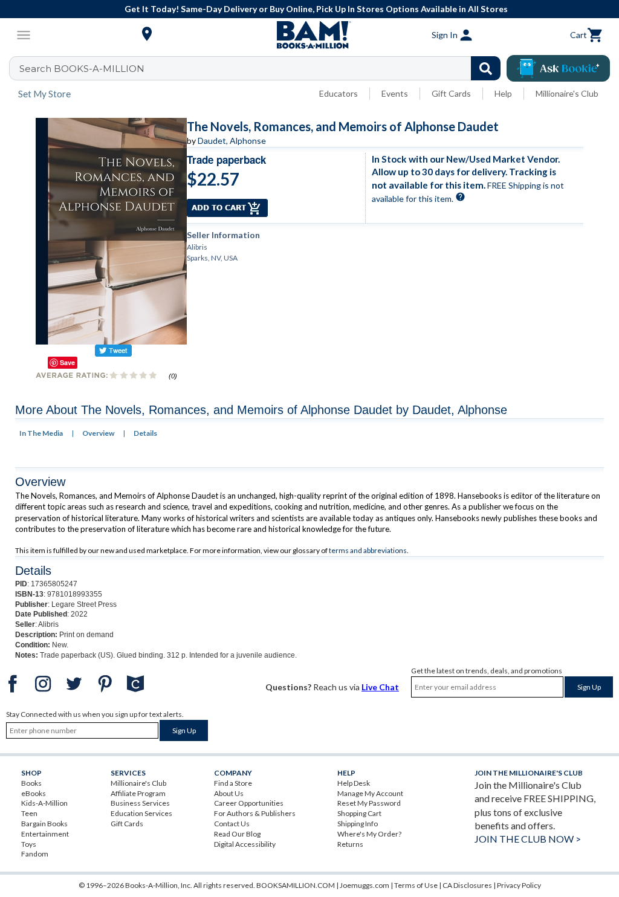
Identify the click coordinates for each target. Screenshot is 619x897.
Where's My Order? (369, 833)
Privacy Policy (519, 885)
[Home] (309, 35)
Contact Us (232, 823)
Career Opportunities (249, 803)
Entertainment (45, 833)
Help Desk (353, 783)
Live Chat (380, 687)
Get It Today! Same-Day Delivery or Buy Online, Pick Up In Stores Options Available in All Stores (316, 9)
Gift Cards (451, 93)
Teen (29, 813)
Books (31, 783)
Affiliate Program (138, 793)
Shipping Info (357, 823)
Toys (28, 844)
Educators (338, 93)
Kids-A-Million (44, 803)
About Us (229, 793)
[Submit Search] (486, 68)
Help (503, 93)
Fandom (34, 853)
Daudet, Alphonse (232, 140)
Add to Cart (227, 208)
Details (145, 433)
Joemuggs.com (364, 885)
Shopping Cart (359, 813)
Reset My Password (369, 803)
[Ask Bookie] (558, 68)
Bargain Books (44, 823)
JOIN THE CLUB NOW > (528, 838)
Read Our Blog (237, 833)
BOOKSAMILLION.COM (295, 885)
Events (394, 93)
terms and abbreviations (368, 550)
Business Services (140, 803)
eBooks (33, 793)
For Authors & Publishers (255, 813)
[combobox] (263, 68)
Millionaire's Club (567, 93)
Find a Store (233, 783)
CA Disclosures (467, 885)
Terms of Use (416, 885)
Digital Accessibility (245, 844)
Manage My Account (370, 793)
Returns (350, 844)
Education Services (141, 813)
